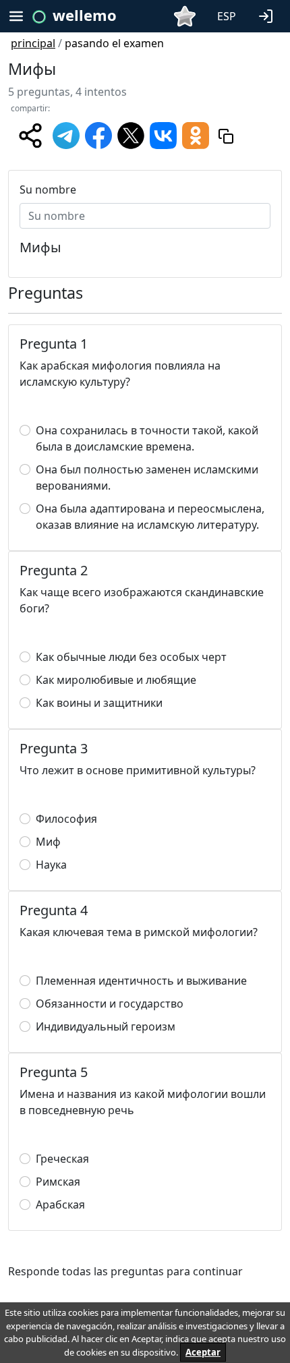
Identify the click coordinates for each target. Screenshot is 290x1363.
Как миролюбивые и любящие (116, 679)
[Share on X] (130, 134)
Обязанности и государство (109, 1003)
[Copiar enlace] (226, 135)
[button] (268, 15)
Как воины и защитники (99, 702)
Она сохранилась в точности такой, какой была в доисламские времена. (147, 438)
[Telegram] (66, 134)
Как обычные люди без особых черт (131, 656)
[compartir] (30, 135)
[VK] (163, 134)
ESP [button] (226, 16)
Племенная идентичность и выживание (141, 980)
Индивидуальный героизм (105, 1026)
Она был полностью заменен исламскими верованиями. (147, 477)
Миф (48, 841)
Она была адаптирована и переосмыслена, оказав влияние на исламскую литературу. (150, 516)
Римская (58, 1181)
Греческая (62, 1158)
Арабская (60, 1204)
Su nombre (48, 189)
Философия (66, 818)
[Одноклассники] (195, 134)
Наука (51, 864)
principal (33, 43)
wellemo (85, 15)
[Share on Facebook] (98, 134)
